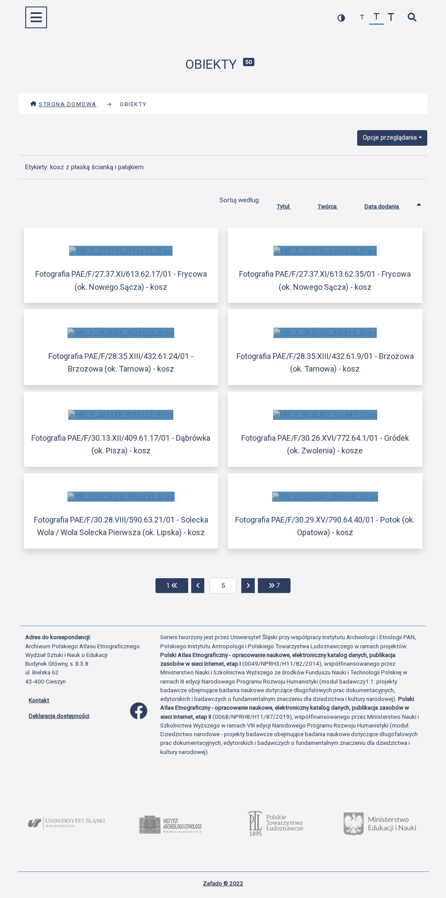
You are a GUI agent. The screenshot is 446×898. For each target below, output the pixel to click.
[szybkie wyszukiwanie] (412, 17)
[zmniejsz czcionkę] (362, 17)
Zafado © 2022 (223, 883)
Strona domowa (68, 104)
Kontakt (39, 700)
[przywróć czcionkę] (376, 17)
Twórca (328, 206)
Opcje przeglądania (390, 137)
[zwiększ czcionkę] (391, 17)
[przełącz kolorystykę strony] (341, 17)
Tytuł (284, 206)
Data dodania (382, 206)
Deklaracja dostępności (59, 715)
